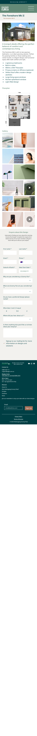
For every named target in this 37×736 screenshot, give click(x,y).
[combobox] (17, 280)
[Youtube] (29, 364)
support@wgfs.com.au (8, 371)
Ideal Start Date (25, 267)
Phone (21, 258)
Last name (23, 249)
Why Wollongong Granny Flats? (10, 389)
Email (5, 258)
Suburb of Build (9, 267)
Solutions (4, 393)
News (3, 395)
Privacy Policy (18, 416)
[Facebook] (34, 364)
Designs (4, 391)
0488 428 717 (5, 370)
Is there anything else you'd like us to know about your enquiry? (17, 326)
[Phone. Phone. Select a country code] (22, 262)
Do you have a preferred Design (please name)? (16, 298)
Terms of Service (18, 419)
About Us (4, 387)
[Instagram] (31, 364)
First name (7, 249)
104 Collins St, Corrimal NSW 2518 (11, 375)
